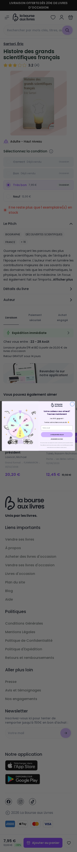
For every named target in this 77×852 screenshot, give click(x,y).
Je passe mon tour (57, 439)
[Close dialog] (72, 404)
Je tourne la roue (56, 434)
